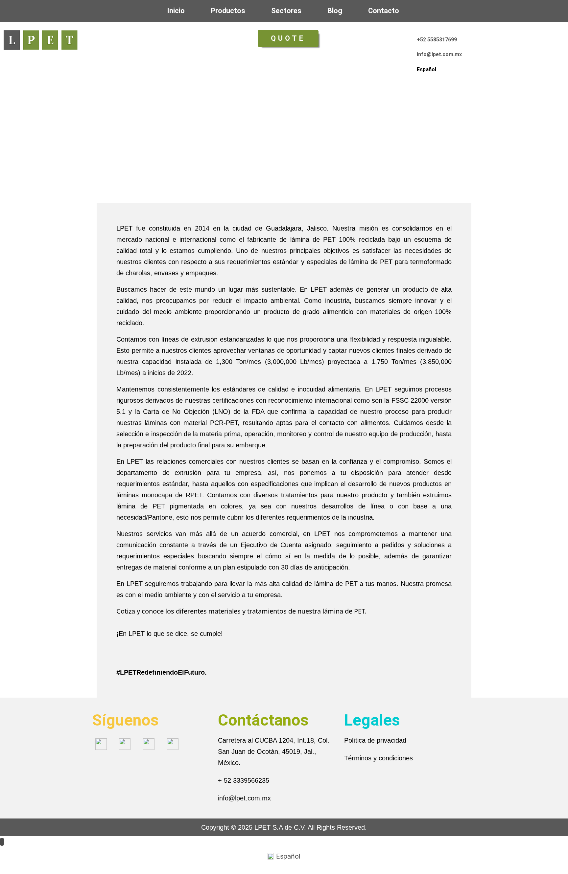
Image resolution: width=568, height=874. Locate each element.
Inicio (176, 11)
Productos (228, 11)
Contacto (383, 11)
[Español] (421, 59)
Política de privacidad (375, 740)
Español (426, 69)
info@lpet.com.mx (244, 798)
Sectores (286, 11)
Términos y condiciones (378, 758)
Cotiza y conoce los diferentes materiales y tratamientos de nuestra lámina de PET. (241, 611)
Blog (334, 11)
